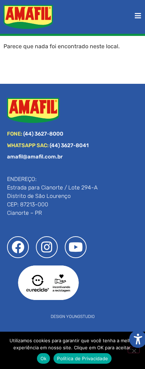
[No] (134, 350)
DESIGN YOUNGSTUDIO (73, 316)
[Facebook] (18, 247)
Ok (43, 358)
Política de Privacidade (82, 358)
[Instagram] (47, 247)
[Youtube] (76, 247)
